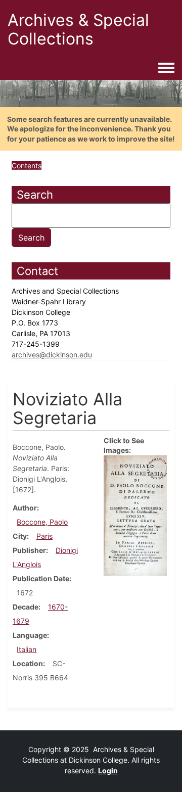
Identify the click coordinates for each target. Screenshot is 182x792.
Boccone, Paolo (42, 522)
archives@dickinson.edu (52, 354)
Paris (44, 536)
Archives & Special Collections (78, 29)
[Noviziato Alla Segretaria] (135, 514)
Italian (26, 649)
